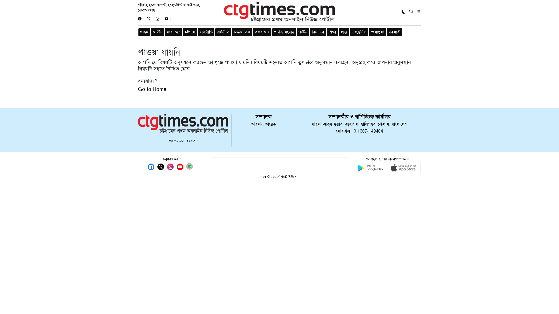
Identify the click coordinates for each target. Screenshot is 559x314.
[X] (150, 19)
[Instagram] (159, 19)
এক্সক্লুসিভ (359, 32)
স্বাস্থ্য (343, 32)
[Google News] (189, 166)
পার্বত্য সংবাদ (284, 32)
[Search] (411, 12)
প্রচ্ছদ (144, 32)
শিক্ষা (332, 32)
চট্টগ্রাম (190, 32)
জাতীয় (157, 32)
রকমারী (394, 32)
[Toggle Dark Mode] (403, 12)
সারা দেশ (174, 32)
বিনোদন (318, 32)
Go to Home (152, 89)
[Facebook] (141, 19)
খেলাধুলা (377, 32)
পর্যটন (302, 32)
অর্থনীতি (223, 32)
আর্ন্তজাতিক (242, 32)
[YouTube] (168, 19)
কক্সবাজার (262, 32)
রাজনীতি (206, 32)
